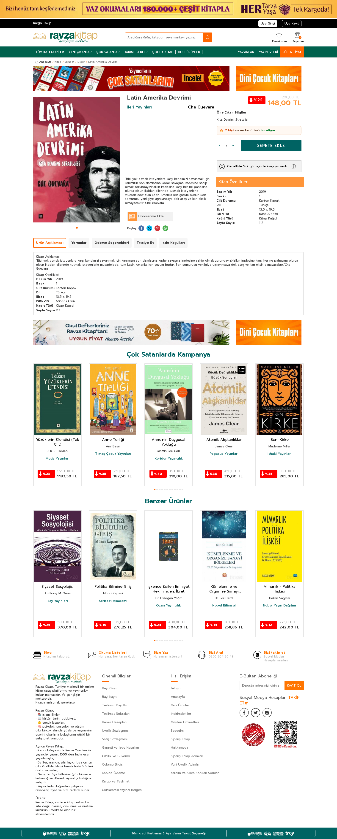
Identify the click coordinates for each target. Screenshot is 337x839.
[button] (77, 228)
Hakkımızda (179, 747)
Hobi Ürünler (189, 52)
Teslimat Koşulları (115, 705)
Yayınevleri (268, 52)
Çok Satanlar (108, 52)
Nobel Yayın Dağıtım (279, 606)
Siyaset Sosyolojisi (57, 586)
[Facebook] (244, 712)
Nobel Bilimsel (224, 606)
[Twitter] (255, 712)
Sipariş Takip (180, 739)
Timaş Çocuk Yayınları (113, 454)
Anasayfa (45, 62)
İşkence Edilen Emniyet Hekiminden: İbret (169, 589)
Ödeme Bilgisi (112, 764)
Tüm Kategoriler (50, 52)
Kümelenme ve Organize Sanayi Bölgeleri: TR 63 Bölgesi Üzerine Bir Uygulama (224, 589)
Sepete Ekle (271, 146)
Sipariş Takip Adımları (187, 756)
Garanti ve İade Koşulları (120, 747)
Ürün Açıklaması (50, 242)
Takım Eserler (136, 52)
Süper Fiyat (291, 52)
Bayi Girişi (109, 688)
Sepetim (177, 730)
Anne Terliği (113, 439)
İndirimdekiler (181, 713)
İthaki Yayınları (280, 454)
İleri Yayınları (139, 107)
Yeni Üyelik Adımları (185, 764)
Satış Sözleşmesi (114, 739)
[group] (76, 159)
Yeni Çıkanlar (80, 52)
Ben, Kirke (280, 439)
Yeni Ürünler (180, 705)
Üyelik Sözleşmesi (115, 730)
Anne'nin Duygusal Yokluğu (168, 442)
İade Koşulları (173, 242)
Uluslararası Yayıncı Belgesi (122, 790)
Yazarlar (246, 52)
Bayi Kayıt (109, 696)
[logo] (65, 37)
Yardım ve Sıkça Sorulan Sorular (195, 773)
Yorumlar (79, 242)
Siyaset (69, 62)
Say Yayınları (57, 601)
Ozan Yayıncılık (168, 606)
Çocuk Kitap (162, 52)
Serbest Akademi (113, 601)
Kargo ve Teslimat (116, 781)
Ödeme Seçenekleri (111, 242)
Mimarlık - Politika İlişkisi (280, 589)
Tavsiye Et (145, 242)
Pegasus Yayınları (224, 454)
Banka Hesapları (114, 722)
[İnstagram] (267, 712)
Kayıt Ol (294, 685)
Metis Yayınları (57, 459)
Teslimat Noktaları (116, 713)
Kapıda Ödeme (113, 773)
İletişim (176, 688)
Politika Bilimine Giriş (113, 586)
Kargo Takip (42, 23)
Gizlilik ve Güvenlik (116, 756)
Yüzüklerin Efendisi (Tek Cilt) (57, 442)
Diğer (81, 62)
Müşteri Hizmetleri (185, 722)
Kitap (58, 62)
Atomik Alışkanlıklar (224, 439)
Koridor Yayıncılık (169, 459)
